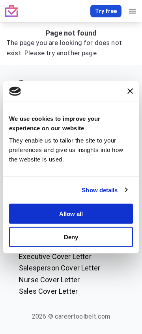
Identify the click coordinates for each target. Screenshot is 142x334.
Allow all (71, 213)
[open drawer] (132, 11)
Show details (100, 189)
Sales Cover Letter (48, 291)
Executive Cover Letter (55, 256)
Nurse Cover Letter (49, 280)
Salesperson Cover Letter (59, 268)
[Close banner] (130, 91)
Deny (71, 236)
